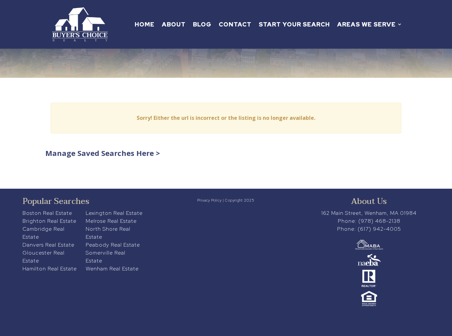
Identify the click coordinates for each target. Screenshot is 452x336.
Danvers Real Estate (48, 244)
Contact (235, 24)
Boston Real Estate (47, 213)
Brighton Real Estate (49, 220)
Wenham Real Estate (112, 268)
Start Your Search (294, 24)
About (174, 24)
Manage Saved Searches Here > (102, 153)
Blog (202, 24)
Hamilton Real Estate (50, 268)
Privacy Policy (209, 200)
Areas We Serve (366, 24)
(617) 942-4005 (379, 228)
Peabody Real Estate (113, 244)
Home (145, 24)
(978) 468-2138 (379, 220)
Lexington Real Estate (114, 213)
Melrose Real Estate (111, 220)
